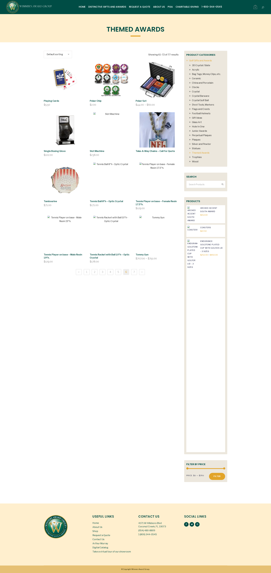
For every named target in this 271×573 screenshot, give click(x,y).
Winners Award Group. (140, 569)
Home (95, 523)
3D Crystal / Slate (201, 65)
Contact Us (98, 539)
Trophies (197, 157)
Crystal (196, 91)
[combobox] (58, 54)
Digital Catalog (100, 547)
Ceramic (196, 78)
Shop (95, 531)
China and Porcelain (202, 83)
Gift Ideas (197, 117)
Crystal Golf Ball (200, 100)
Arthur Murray (100, 543)
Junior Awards (199, 131)
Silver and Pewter (201, 144)
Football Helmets (201, 113)
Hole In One (198, 126)
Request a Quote (101, 535)
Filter (217, 476)
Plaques (196, 139)
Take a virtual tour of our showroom (111, 551)
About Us (97, 527)
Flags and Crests (201, 109)
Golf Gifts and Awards (200, 60)
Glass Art (197, 122)
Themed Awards (200, 152)
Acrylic (195, 69)
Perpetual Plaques (202, 135)
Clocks (195, 87)
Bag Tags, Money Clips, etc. (206, 74)
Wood (195, 161)
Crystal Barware (200, 96)
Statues (196, 148)
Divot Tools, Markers (203, 104)
